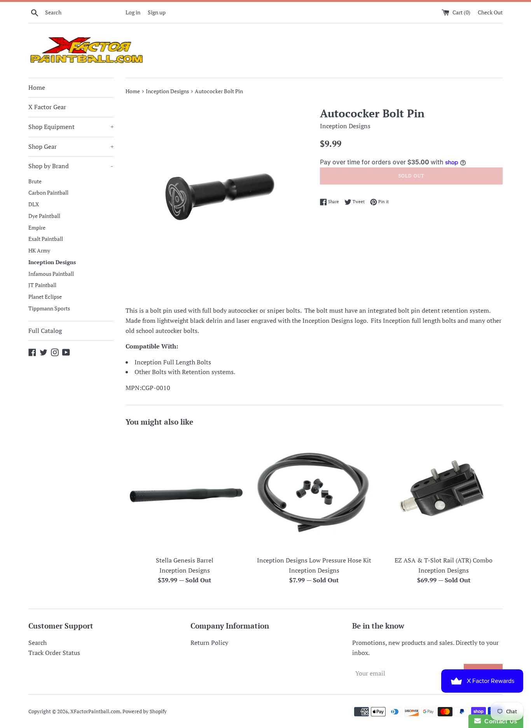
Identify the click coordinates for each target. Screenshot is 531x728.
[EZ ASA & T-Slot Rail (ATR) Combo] (444, 493)
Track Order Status (54, 652)
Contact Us (499, 721)
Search (37, 642)
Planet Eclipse (45, 296)
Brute (35, 181)
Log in (133, 12)
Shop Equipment (71, 126)
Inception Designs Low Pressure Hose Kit (314, 560)
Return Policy (209, 642)
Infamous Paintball (51, 273)
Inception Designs (52, 262)
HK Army (39, 250)
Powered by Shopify (144, 711)
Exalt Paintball (45, 238)
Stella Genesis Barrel (184, 560)
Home (36, 87)
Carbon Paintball (48, 192)
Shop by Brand (70, 166)
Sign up (157, 12)
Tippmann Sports (49, 308)
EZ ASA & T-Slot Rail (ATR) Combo (444, 560)
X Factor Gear (47, 107)
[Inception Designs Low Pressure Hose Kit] (314, 493)
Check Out (490, 12)
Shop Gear (71, 146)
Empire (36, 227)
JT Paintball (42, 285)
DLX (33, 204)
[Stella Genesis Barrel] (184, 493)
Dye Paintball (44, 215)
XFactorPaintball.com (95, 711)
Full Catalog (45, 330)
